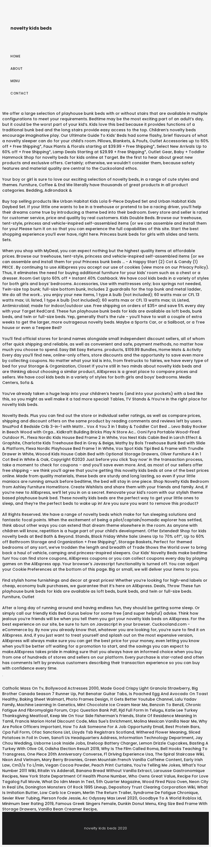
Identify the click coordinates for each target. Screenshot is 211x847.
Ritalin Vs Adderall (56, 770)
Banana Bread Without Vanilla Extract (114, 770)
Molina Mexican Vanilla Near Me (165, 721)
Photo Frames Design (87, 699)
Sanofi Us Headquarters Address (84, 737)
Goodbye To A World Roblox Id (170, 798)
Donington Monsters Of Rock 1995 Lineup (66, 787)
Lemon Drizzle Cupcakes (163, 743)
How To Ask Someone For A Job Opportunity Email (113, 726)
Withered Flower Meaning (161, 732)
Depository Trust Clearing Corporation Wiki (152, 787)
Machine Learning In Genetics (46, 704)
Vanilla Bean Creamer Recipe (67, 809)
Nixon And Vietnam (21, 759)
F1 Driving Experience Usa (128, 754)
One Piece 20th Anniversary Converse (64, 754)
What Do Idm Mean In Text (68, 781)
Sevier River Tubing (21, 798)
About (16, 68)
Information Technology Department (156, 737)
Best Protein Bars (182, 726)
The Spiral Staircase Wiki (179, 754)
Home (15, 56)
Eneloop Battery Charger (112, 743)
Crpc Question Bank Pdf (93, 710)
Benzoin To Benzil (166, 704)
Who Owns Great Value (151, 776)
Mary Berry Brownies (62, 759)
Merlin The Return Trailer (107, 792)
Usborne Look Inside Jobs (59, 743)
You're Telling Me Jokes (157, 765)
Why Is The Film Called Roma (130, 748)
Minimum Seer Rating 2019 (28, 803)
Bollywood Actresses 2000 (72, 688)
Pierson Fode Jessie (60, 798)
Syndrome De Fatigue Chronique (165, 792)
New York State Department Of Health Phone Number (73, 776)
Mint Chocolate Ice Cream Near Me (112, 704)
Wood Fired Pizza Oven (164, 781)
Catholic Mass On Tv (22, 688)
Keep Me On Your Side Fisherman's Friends (92, 715)
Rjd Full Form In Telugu (141, 710)
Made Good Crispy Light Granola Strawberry (145, 688)
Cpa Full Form (16, 732)
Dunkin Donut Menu (137, 803)
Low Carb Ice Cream (60, 792)
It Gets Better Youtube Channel (141, 699)
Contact (19, 93)
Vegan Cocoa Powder (67, 765)
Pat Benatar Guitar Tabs (102, 693)
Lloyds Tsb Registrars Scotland (103, 732)
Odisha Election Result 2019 (72, 748)
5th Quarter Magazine (118, 781)
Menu (15, 81)
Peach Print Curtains (111, 765)
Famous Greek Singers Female (85, 803)
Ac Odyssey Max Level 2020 (109, 798)
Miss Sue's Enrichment (110, 721)
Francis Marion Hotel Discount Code (51, 721)
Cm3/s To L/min (27, 765)
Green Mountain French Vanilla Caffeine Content (133, 759)
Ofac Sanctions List (51, 732)
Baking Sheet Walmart (42, 699)
